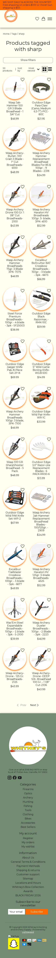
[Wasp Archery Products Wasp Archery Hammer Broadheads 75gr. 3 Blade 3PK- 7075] (14, 245)
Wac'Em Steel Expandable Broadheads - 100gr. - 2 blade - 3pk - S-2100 (14, 628)
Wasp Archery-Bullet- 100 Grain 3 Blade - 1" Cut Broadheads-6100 (15, 160)
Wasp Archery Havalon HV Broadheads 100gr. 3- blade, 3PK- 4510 (41, 215)
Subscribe (36, 911)
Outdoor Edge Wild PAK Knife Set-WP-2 (14, 515)
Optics (28, 793)
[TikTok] (13, 936)
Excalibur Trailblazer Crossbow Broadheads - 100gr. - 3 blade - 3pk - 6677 (14, 577)
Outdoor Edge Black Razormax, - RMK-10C (41, 318)
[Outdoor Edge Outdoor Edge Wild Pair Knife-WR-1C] (41, 396)
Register (28, 838)
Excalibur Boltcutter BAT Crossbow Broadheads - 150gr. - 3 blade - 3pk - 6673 (41, 267)
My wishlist (28, 846)
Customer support (28, 874)
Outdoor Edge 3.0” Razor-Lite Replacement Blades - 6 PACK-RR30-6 (41, 468)
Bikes (28, 818)
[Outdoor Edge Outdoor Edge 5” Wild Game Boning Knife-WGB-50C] (41, 349)
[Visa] (29, 940)
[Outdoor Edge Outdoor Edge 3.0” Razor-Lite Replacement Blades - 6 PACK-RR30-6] (41, 447)
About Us (28, 857)
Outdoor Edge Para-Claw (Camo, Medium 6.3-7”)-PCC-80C (41, 108)
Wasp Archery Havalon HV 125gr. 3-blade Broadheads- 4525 (41, 575)
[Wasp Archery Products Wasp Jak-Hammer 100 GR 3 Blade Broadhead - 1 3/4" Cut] (14, 87)
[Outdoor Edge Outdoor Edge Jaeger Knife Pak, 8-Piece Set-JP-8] (14, 349)
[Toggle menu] (50, 19)
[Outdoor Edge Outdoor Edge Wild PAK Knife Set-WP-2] (14, 497)
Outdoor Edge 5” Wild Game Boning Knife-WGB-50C (41, 369)
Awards (28, 891)
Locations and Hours (28, 882)
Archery (28, 797)
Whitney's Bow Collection (28, 887)
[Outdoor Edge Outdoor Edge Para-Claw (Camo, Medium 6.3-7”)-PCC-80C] (41, 87)
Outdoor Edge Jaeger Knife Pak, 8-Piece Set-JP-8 (15, 369)
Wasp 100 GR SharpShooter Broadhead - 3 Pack (15, 467)
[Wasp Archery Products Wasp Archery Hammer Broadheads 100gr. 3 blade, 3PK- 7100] (14, 396)
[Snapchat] (13, 948)
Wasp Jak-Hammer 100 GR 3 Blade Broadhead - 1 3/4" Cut (14, 108)
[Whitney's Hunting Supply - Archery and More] (11, 15)
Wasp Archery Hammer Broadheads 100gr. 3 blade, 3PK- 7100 (15, 417)
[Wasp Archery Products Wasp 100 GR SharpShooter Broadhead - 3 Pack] (14, 447)
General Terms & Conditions (28, 861)
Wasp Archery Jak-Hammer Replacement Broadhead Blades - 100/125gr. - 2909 (41, 521)
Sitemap (28, 878)
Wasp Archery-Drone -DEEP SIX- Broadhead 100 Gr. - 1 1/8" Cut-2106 (41, 679)
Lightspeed (28, 932)
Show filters (28, 60)
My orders (28, 842)
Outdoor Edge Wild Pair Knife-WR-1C (41, 414)
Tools (28, 810)
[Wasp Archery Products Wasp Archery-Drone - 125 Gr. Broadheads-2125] (14, 658)
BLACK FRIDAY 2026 (28, 895)
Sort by (20, 69)
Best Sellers (28, 827)
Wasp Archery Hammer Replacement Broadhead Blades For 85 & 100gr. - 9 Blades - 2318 (41, 162)
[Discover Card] (34, 940)
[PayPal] (44, 940)
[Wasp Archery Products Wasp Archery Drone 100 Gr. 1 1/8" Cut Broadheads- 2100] (14, 194)
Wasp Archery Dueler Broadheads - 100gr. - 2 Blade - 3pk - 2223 (41, 628)
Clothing (28, 814)
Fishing (28, 806)
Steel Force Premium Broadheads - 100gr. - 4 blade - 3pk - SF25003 (15, 319)
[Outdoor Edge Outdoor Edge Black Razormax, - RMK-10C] (41, 298)
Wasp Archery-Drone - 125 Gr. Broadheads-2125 (15, 678)
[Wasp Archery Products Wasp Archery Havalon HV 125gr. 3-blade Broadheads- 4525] (41, 554)
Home (6, 33)
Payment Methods (28, 866)
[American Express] (39, 940)
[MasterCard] (24, 940)
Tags (14, 33)
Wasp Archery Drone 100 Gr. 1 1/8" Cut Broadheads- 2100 (14, 215)
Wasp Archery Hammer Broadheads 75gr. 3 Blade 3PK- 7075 (14, 266)
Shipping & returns (28, 870)
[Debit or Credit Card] (29, 944)
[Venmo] (24, 944)
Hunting (28, 801)
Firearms (28, 789)
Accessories (28, 822)
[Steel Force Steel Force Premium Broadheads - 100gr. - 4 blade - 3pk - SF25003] (14, 298)
